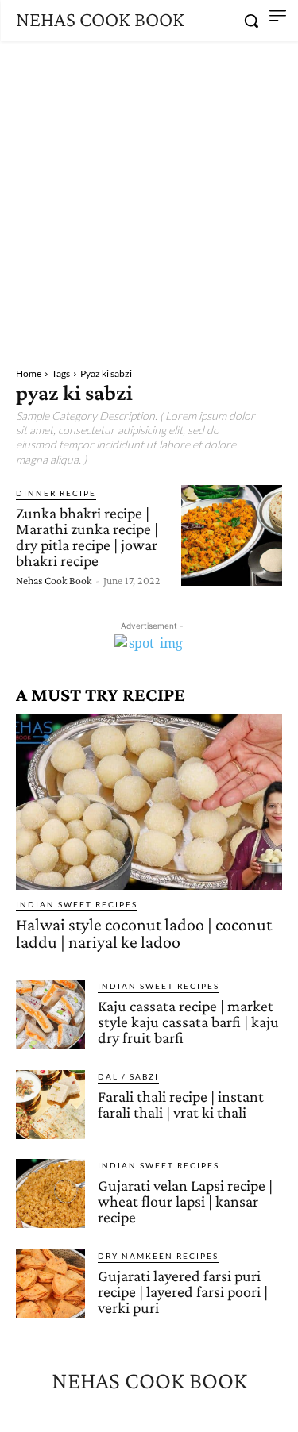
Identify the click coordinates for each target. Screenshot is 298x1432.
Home (28, 373)
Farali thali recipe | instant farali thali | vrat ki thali (181, 1104)
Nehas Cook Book (53, 580)
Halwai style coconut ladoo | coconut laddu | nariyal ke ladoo (144, 933)
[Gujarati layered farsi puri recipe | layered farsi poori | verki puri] (50, 1283)
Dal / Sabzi (128, 1076)
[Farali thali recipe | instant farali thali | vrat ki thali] (50, 1104)
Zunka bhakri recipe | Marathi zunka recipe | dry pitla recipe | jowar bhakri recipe (87, 536)
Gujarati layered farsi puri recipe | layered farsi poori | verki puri (183, 1291)
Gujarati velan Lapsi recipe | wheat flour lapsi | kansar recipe (185, 1201)
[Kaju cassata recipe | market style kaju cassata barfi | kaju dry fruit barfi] (50, 1014)
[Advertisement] (149, 198)
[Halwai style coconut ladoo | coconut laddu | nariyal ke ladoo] (149, 801)
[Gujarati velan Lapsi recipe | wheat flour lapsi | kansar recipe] (50, 1193)
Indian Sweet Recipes (76, 904)
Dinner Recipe (56, 493)
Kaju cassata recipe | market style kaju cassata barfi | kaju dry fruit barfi (188, 1021)
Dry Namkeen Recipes (158, 1256)
